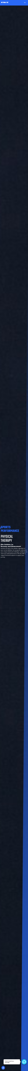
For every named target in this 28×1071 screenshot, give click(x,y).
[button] (24, 2)
